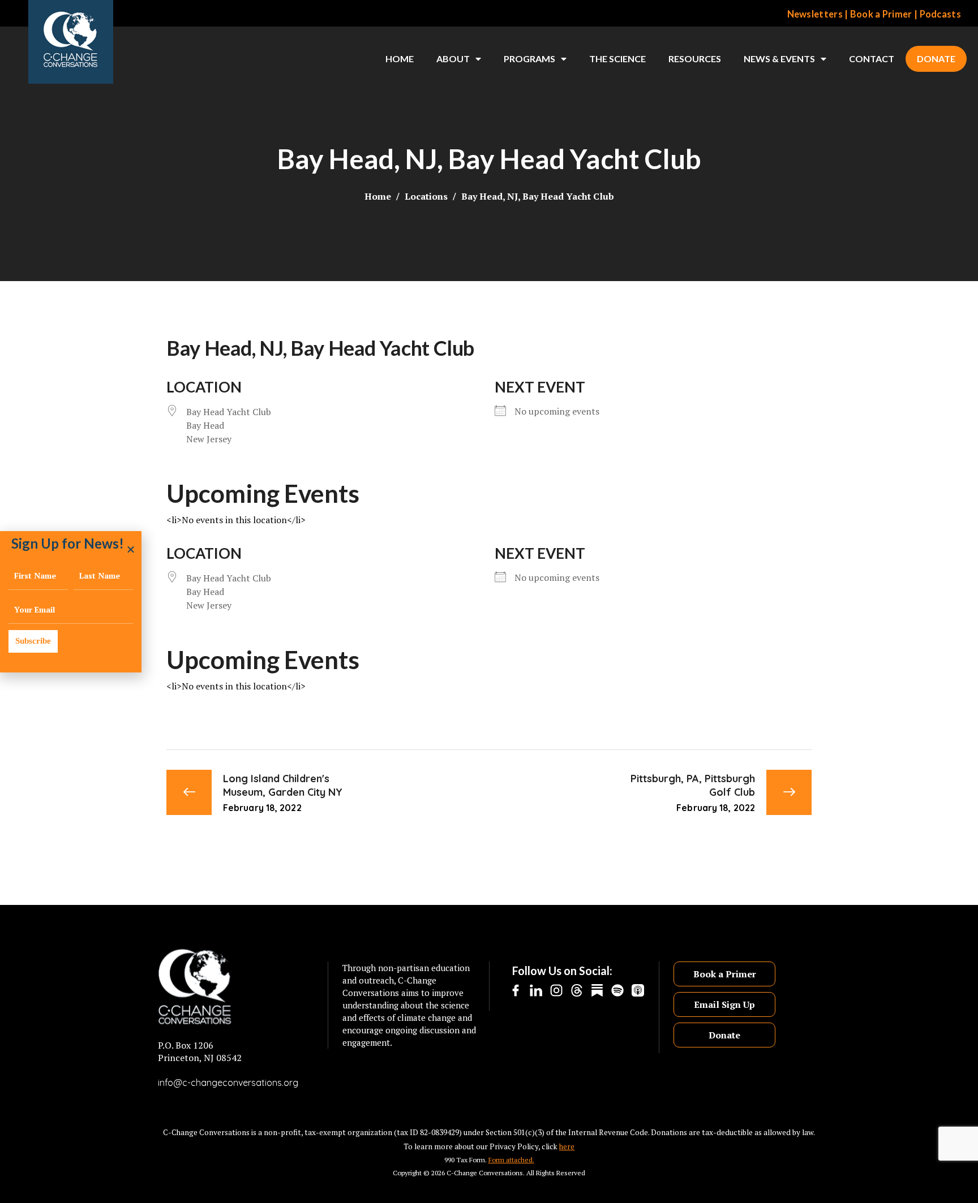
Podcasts (940, 14)
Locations (426, 196)
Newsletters (815, 14)
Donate (936, 58)
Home (399, 58)
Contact (871, 58)
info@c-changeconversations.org (228, 1082)
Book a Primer (881, 14)
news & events (779, 58)
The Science (617, 58)
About (453, 58)
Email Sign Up (724, 1004)
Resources (694, 58)
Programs (529, 58)
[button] (130, 549)
